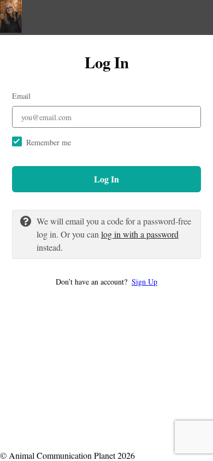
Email (21, 96)
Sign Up (144, 281)
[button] (106, 281)
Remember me (48, 142)
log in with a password (140, 234)
